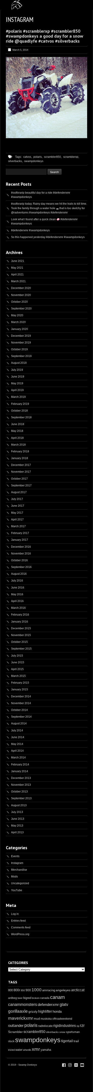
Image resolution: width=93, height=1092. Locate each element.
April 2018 (17, 438)
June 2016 (17, 587)
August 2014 (19, 723)
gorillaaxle (18, 1011)
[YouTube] (82, 1065)
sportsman (73, 1032)
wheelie (27, 1050)
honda (57, 1011)
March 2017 (18, 526)
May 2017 (17, 512)
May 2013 (17, 825)
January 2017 (19, 539)
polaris (30, 1025)
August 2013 (19, 805)
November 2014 (21, 703)
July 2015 (17, 655)
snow (62, 1032)
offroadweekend (62, 1018)
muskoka (46, 1018)
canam (57, 997)
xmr (36, 1049)
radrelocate (45, 1026)
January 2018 (19, 458)
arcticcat (77, 990)
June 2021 (17, 261)
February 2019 (20, 403)
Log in (15, 914)
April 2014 (17, 750)
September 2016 (21, 567)
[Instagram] (70, 1065)
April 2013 (17, 832)
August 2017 (19, 492)
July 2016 (17, 580)
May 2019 (17, 383)
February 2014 (20, 764)
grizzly (32, 1011)
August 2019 (19, 362)
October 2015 (19, 641)
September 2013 (21, 798)
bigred (27, 998)
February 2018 (20, 451)
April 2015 (17, 669)
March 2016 (18, 607)
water (18, 1049)
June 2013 (17, 818)
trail (76, 1041)
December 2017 (21, 465)
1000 (37, 989)
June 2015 (17, 662)
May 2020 (17, 315)
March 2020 (18, 322)
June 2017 (17, 505)
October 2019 (19, 349)
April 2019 (17, 390)
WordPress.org (20, 934)
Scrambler (15, 1032)
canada (44, 998)
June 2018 (17, 424)
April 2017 (17, 519)
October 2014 (19, 710)
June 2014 (17, 737)
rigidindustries (64, 1026)
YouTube (16, 890)
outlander (16, 1025)
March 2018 (18, 444)
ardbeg (12, 998)
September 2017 (21, 485)
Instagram (17, 863)
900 (28, 990)
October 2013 (19, 791)
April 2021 (17, 274)
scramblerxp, (71, 156)
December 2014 (21, 696)
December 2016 (21, 546)
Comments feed (20, 927)
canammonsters (22, 1004)
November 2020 (21, 295)
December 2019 (21, 335)
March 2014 (18, 757)
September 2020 (21, 308)
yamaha (46, 1049)
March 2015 (18, 676)
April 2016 (17, 601)
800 (10, 990)
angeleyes (63, 990)
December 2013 (21, 778)
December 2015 (21, 628)
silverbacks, (15, 161)
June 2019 (17, 376)
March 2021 (18, 281)
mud (37, 1018)
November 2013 (21, 784)
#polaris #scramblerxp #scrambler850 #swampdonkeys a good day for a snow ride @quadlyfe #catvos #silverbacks (44, 36)
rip (78, 1026)
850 (23, 990)
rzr (82, 1025)
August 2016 (19, 573)
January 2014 (19, 771)
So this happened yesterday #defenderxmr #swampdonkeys (48, 237)
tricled (11, 1050)
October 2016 (19, 560)
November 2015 (21, 635)
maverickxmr (20, 1018)
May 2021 (17, 267)
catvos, (27, 156)
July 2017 (17, 499)
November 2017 (21, 471)
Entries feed (18, 920)
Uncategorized (20, 883)
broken (36, 998)
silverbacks (52, 1032)
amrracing (48, 990)
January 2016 (19, 621)
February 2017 (20, 533)
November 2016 (21, 553)
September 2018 (21, 417)
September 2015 (21, 648)
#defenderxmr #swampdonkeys (30, 230)
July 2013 (17, 812)
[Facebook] (64, 1065)
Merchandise (19, 869)
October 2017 (19, 478)
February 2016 (20, 614)
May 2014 (17, 744)
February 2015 (20, 682)
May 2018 (17, 431)
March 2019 (18, 396)
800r (17, 990)
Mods (14, 876)
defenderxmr (48, 1005)
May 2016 (17, 594)
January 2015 (19, 689)
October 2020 (19, 301)
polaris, (37, 156)
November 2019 (21, 342)
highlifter (45, 1011)
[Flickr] (76, 1065)
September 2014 (21, 716)
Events (15, 856)
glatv (64, 1004)
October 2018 (19, 410)
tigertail (67, 1041)
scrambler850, (53, 156)
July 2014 (17, 730)
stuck (11, 1041)
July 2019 (17, 369)
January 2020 (19, 329)
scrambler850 (34, 1032)
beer (20, 998)
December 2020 (21, 288)
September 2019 (21, 356)
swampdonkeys (33, 161)
